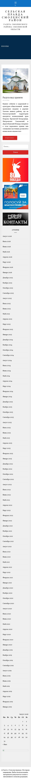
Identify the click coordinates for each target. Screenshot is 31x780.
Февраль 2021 (8, 578)
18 (8, 733)
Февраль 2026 (8, 267)
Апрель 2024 (7, 381)
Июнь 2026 (7, 247)
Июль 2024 (7, 366)
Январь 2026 (7, 273)
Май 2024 (6, 376)
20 (15, 733)
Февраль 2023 (8, 454)
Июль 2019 (6, 676)
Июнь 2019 (7, 681)
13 (15, 729)
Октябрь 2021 (8, 536)
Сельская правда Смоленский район (15, 16)
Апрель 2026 (7, 257)
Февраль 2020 (8, 640)
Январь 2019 (7, 707)
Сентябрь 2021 (8, 541)
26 (12, 737)
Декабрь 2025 (8, 278)
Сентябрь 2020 (8, 603)
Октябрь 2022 (8, 474)
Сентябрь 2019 (8, 666)
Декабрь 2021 (8, 526)
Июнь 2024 (7, 371)
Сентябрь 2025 (8, 293)
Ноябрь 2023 (7, 407)
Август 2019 (7, 671)
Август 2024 (7, 360)
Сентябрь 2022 (8, 479)
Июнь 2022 (7, 495)
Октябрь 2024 (8, 350)
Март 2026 (7, 262)
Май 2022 (6, 500)
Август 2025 (7, 298)
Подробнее (9, 138)
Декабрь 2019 (8, 650)
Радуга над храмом (13, 97)
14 (19, 729)
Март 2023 (7, 448)
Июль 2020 (7, 614)
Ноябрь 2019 (7, 655)
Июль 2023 (7, 428)
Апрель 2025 (7, 319)
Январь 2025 (7, 335)
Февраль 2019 (8, 702)
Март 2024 (7, 386)
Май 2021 (6, 562)
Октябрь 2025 (8, 288)
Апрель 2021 (7, 567)
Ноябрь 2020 (7, 593)
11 (8, 729)
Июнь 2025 (7, 309)
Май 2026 (6, 252)
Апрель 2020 (7, 629)
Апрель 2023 (7, 443)
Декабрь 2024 (8, 340)
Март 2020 (7, 635)
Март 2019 (6, 697)
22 (23, 733)
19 (11, 733)
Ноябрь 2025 (7, 283)
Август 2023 (7, 422)
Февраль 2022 (8, 516)
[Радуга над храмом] (15, 92)
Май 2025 (6, 314)
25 (8, 737)
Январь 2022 (7, 521)
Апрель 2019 (7, 691)
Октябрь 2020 (8, 598)
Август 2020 (7, 609)
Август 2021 (7, 547)
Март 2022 (7, 510)
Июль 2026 (7, 241)
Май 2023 (6, 438)
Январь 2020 (7, 645)
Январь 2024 (7, 397)
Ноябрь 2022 (7, 469)
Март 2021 (6, 572)
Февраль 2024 (8, 391)
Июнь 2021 (7, 557)
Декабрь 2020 (8, 588)
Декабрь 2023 (8, 402)
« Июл (5, 745)
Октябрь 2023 (8, 412)
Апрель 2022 (7, 505)
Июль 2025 (7, 304)
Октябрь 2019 (8, 660)
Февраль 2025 (8, 329)
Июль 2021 (6, 552)
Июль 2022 (7, 490)
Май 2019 (6, 686)
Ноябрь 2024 (7, 345)
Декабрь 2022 (8, 464)
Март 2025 (7, 324)
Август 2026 (7, 236)
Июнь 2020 (7, 619)
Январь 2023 (7, 459)
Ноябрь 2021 (7, 531)
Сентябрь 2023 (8, 417)
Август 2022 (7, 485)
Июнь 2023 (7, 433)
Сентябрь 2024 (8, 355)
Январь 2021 (7, 583)
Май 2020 (6, 624)
